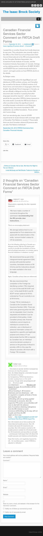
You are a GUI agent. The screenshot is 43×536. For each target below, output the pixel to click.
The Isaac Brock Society (21, 11)
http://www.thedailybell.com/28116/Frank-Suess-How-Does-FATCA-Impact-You (23, 418)
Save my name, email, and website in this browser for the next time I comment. (21, 505)
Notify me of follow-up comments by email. (18, 509)
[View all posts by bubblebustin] (33, 44)
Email (5, 487)
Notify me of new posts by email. (15, 512)
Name (5, 480)
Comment (6, 460)
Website (5, 494)
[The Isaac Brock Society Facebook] (35, 5)
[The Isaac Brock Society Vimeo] (38, 5)
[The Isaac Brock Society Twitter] (41, 5)
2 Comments (28, 46)
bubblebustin (27, 44)
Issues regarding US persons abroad (13, 46)
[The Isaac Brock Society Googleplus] (32, 5)
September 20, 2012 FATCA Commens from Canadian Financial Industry (18, 129)
